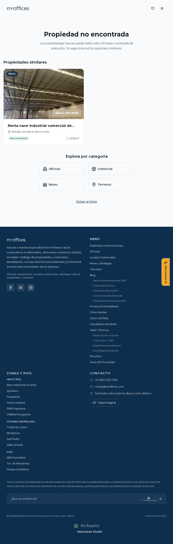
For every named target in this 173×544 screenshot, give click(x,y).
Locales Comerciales (103, 257)
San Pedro (13, 439)
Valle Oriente (15, 445)
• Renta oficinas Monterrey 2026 (109, 280)
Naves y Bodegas (101, 263)
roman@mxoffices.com (109, 387)
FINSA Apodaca (16, 409)
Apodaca (12, 391)
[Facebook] (10, 287)
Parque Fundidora (18, 469)
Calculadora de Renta (103, 324)
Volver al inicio (86, 201)
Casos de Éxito (99, 318)
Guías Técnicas (99, 330)
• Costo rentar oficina (103, 286)
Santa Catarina (16, 403)
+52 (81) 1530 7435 (106, 380)
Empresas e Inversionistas (106, 246)
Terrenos (96, 269)
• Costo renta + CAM (102, 340)
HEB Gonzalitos (16, 458)
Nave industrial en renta (21, 385)
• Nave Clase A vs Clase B (105, 335)
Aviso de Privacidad (102, 362)
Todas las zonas (17, 427)
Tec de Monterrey (18, 463)
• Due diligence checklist (105, 351)
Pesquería (13, 397)
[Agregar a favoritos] (77, 74)
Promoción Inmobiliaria (104, 306)
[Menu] (162, 8)
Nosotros (96, 356)
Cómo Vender (98, 312)
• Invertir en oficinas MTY (105, 291)
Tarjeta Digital (107, 403)
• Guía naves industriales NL (107, 296)
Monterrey (13, 433)
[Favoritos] (153, 8)
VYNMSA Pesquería (18, 414)
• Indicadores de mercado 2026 (109, 301)
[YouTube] (20, 287)
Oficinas (95, 252)
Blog (93, 275)
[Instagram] (31, 287)
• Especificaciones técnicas (106, 345)
